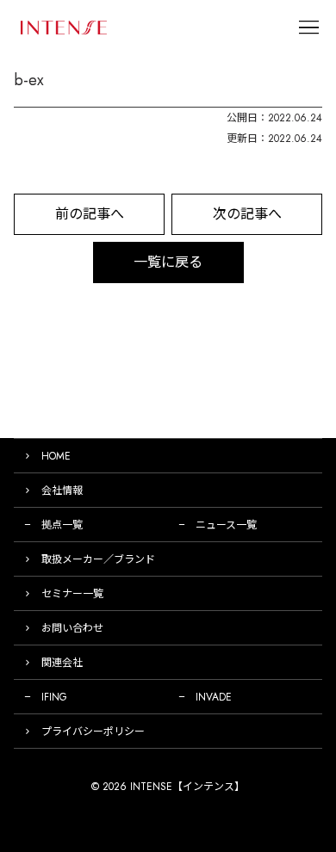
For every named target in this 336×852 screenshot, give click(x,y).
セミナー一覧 (72, 594)
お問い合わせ (72, 628)
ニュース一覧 (226, 525)
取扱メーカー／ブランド (98, 559)
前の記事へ (89, 214)
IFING (54, 697)
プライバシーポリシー (93, 731)
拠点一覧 (62, 525)
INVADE (214, 697)
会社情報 (62, 490)
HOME (56, 456)
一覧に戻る (168, 262)
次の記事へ (247, 214)
